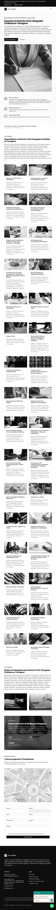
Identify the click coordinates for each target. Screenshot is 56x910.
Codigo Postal (10, 820)
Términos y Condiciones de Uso (36, 833)
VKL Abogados (12, 9)
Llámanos (22, 39)
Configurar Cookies (33, 883)
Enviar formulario (28, 837)
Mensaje (8, 826)
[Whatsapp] (52, 906)
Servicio (31, 808)
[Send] (52, 900)
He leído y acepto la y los (26, 833)
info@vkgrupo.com (8, 888)
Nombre (8, 808)
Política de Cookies (33, 876)
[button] (28, 785)
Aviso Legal (31, 874)
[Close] (52, 892)
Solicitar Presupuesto (10, 39)
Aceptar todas (7, 4)
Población (31, 820)
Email (8, 814)
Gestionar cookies (18, 4)
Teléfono (31, 814)
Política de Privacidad (22, 833)
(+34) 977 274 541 (8, 886)
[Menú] (51, 9)
